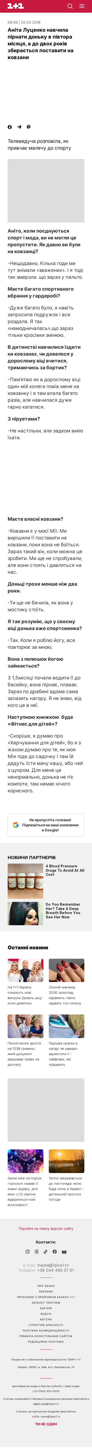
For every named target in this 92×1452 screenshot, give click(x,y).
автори (46, 1319)
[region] (46, 190)
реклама (46, 1291)
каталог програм (46, 1302)
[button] (81, 6)
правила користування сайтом (46, 1336)
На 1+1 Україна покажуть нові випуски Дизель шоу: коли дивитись (25, 995)
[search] (70, 6)
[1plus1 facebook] (55, 1252)
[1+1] (16, 6)
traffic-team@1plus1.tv (46, 1416)
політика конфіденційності (46, 1330)
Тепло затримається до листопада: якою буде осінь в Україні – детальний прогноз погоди (66, 1188)
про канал (46, 1285)
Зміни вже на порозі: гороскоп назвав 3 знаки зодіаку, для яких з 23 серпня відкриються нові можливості (25, 1191)
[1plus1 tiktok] (46, 1252)
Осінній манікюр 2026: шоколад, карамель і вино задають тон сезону (65, 995)
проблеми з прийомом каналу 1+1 (46, 1297)
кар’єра (46, 1308)
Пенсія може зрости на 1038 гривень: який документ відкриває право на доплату (24, 1053)
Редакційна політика (46, 1341)
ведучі (46, 1313)
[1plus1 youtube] (64, 1252)
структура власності (46, 1324)
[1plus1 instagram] (28, 1252)
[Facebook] (10, 127)
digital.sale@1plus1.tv (46, 1403)
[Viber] (29, 127)
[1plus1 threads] (37, 1252)
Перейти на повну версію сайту (46, 1228)
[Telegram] (19, 127)
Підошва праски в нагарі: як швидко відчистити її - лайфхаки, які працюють (63, 1053)
